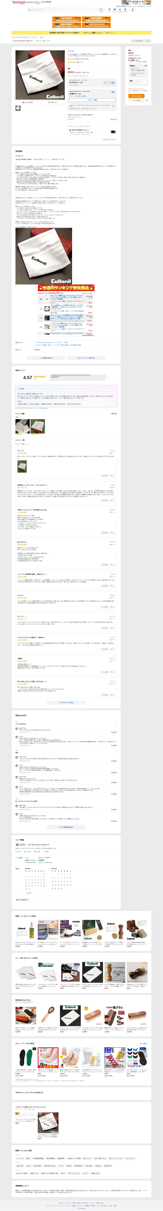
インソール (20, 1158)
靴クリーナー (87, 1158)
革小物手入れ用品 (76, 345)
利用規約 (73, 1205)
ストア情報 (46, 851)
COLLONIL (39, 159)
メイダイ (61, 1166)
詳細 (113, 105)
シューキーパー (130, 1158)
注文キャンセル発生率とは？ (45, 862)
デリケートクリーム (74, 1173)
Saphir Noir (20, 1166)
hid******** (112, 598)
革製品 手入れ (95, 1173)
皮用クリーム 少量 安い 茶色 (49, 1173)
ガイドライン (80, 1205)
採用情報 (93, 1205)
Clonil (41, 37)
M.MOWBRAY (78, 1166)
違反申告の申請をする (110, 139)
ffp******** (112, 576)
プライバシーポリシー (52, 1205)
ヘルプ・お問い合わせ (102, 1205)
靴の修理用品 (51, 1158)
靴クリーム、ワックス (116, 1158)
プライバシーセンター (64, 1205)
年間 (56, 159)
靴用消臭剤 (61, 1158)
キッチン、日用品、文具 (43, 345)
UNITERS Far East (49, 1166)
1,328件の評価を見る (30, 862)
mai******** (112, 544)
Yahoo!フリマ (100, 1203)
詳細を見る (113, 119)
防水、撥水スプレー (100, 1158)
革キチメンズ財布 (22, 1173)
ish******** (112, 640)
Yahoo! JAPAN (121, 6)
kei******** (112, 661)
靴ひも (28, 1158)
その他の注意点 (43, 408)
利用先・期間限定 (82, 96)
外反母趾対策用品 (38, 1158)
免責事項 (87, 1205)
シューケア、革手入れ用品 (60, 345)
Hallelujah (98, 1166)
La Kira (28, 1166)
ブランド (35, 37)
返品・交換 (37, 851)
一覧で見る (113, 413)
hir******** (112, 619)
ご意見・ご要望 (113, 1205)
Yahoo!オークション (89, 1203)
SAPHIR (69, 1166)
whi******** (112, 512)
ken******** (112, 684)
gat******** (112, 453)
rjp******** (112, 487)
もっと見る (143, 1043)
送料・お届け (27, 851)
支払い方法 (18, 851)
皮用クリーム (34, 1173)
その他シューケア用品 (74, 1158)
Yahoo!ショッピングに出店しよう (137, 6)
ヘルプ (149, 6)
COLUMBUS (37, 1166)
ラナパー (85, 1173)
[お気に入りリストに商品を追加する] (146, 100)
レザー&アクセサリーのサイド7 (21, 37)
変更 (146, 65)
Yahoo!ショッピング (65, 1203)
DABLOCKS (107, 1166)
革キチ (63, 1173)
